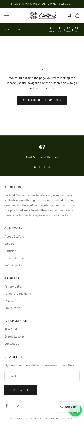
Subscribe (21, 390)
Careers (9, 244)
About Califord (14, 237)
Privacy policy (13, 287)
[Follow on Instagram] (18, 406)
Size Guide (11, 329)
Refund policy (13, 265)
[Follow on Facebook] (6, 406)
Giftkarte (10, 251)
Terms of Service (15, 258)
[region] (42, 152)
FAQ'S (8, 301)
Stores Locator (14, 337)
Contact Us (11, 344)
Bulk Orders (12, 308)
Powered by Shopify (57, 418)
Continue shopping (42, 100)
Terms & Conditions (17, 294)
